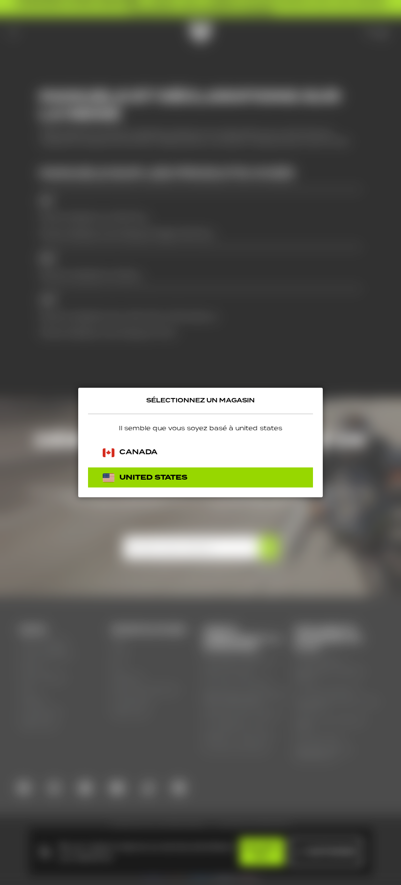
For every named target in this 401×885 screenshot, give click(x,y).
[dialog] (200, 442)
